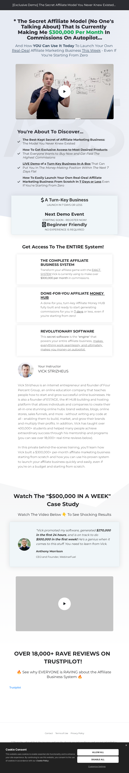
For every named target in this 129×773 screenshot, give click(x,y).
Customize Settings (97, 766)
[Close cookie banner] (126, 745)
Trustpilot (15, 687)
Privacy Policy (77, 733)
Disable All (97, 759)
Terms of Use (61, 733)
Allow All (98, 752)
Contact (49, 733)
